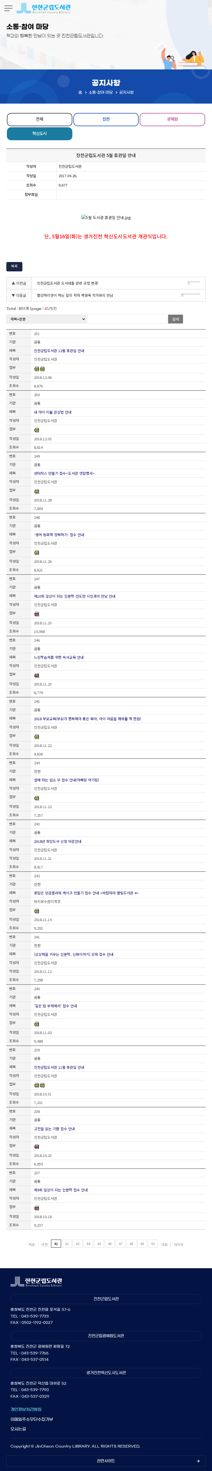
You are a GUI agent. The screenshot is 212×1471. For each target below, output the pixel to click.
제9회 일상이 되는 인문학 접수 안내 (61, 1189)
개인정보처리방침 (25, 1409)
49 (142, 1243)
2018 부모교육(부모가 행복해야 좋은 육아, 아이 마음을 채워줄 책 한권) (87, 718)
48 (131, 1243)
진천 (106, 119)
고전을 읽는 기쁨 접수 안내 (54, 1128)
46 (110, 1243)
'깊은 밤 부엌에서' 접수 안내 (55, 1005)
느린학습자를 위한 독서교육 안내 (59, 657)
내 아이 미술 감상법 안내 (52, 412)
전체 (39, 119)
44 (88, 1243)
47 (121, 1243)
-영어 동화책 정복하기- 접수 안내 (59, 534)
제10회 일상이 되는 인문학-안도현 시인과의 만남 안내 (74, 596)
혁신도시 (39, 133)
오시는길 (18, 1429)
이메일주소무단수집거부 (31, 1419)
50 (153, 1243)
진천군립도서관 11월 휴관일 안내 (59, 1067)
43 (78, 1243)
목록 (14, 266)
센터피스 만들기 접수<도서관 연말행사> (64, 473)
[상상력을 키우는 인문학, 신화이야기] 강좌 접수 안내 (73, 954)
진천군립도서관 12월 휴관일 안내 (59, 350)
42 (67, 1243)
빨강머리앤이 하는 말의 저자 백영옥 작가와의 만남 (75, 295)
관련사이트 (106, 1461)
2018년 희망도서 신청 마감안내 (57, 841)
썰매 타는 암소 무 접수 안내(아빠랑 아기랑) (66, 779)
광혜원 (172, 119)
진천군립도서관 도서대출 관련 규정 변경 (67, 283)
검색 (175, 319)
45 (99, 1243)
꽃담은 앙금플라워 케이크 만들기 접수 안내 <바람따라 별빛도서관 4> (86, 892)
